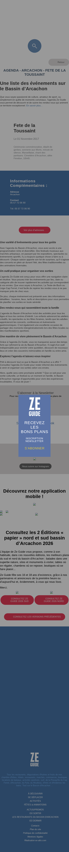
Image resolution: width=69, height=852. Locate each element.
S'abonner (34, 448)
